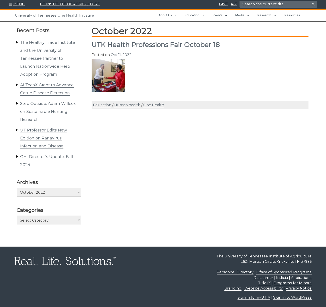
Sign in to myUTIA (254, 297)
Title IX (264, 283)
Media (239, 15)
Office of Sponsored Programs (284, 272)
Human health (127, 105)
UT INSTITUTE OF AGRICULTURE (70, 4)
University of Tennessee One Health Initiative (54, 15)
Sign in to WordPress (292, 297)
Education (192, 15)
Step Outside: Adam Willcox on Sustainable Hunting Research (48, 111)
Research (264, 15)
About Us (165, 15)
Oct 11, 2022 (121, 55)
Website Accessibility (263, 288)
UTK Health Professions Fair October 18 (156, 45)
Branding (233, 288)
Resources (292, 15)
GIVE (223, 4)
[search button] (313, 4)
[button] (17, 4)
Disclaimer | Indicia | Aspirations (282, 277)
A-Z (234, 4)
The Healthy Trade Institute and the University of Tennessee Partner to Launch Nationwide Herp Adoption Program (47, 58)
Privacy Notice (299, 288)
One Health (153, 105)
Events (217, 15)
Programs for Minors (293, 283)
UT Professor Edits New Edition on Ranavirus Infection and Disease (43, 138)
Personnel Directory (235, 272)
